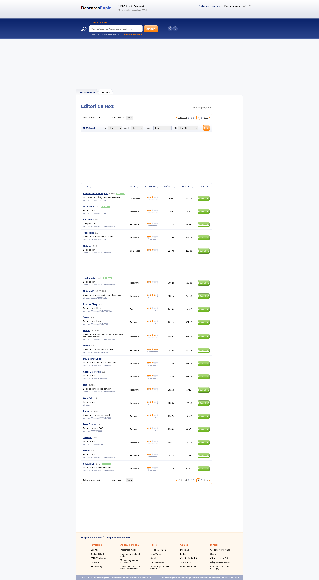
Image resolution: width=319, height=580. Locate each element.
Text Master (89, 278)
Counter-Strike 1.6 (188, 558)
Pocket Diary (90, 304)
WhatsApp (95, 562)
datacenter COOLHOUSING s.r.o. (224, 578)
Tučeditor (88, 232)
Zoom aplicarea (157, 562)
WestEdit (88, 398)
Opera (213, 554)
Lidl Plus (94, 550)
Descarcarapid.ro (100, 22)
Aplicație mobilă (129, 544)
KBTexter (88, 219)
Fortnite (183, 554)
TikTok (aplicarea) (158, 550)
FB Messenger (97, 566)
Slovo (86, 317)
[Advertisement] (160, 64)
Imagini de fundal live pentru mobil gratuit (130, 567)
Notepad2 (88, 291)
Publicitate (203, 6)
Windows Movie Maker (220, 550)
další (206, 117)
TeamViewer (156, 554)
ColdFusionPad (92, 371)
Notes (86, 345)
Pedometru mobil (128, 550)
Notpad (87, 246)
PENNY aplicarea (98, 558)
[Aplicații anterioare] (170, 28)
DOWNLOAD (203, 198)
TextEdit (87, 437)
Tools (153, 544)
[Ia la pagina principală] (97, 12)
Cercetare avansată (132, 34)
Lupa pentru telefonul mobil (130, 555)
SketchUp (154, 558)
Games (184, 544)
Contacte (216, 6)
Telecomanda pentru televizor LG (129, 561)
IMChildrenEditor (92, 358)
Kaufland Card (97, 554)
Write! (86, 450)
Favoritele (96, 544)
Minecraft (184, 550)
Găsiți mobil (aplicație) (220, 562)
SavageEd (88, 463)
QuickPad (88, 206)
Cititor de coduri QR (219, 558)
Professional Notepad (95, 193)
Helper (86, 330)
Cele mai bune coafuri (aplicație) (220, 567)
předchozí (182, 117)
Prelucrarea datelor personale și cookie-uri (131, 578)
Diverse (214, 544)
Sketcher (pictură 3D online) (159, 567)
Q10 (85, 385)
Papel (86, 411)
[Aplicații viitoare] (175, 28)
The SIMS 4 (185, 562)
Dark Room (89, 424)
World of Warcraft (188, 566)
